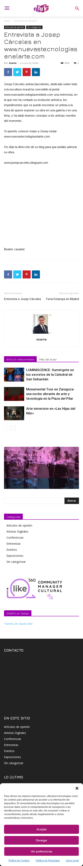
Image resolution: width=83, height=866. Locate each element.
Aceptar (41, 829)
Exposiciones (14, 556)
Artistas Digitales (17, 531)
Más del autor (48, 359)
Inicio (7, 21)
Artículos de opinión (25, 21)
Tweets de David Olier (18, 624)
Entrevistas (13, 543)
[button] (77, 788)
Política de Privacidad (48, 860)
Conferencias (15, 537)
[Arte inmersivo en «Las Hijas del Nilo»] (14, 413)
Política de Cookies (19, 860)
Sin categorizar (34, 27)
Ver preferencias (41, 851)
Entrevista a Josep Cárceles (22, 299)
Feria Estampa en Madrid (62, 299)
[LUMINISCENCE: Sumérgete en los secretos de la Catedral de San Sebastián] (14, 375)
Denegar (41, 840)
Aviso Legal (72, 860)
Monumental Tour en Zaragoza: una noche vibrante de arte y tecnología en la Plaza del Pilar (50, 393)
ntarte (13, 62)
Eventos (11, 549)
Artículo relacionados (20, 359)
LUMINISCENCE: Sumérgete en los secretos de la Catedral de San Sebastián (50, 374)
